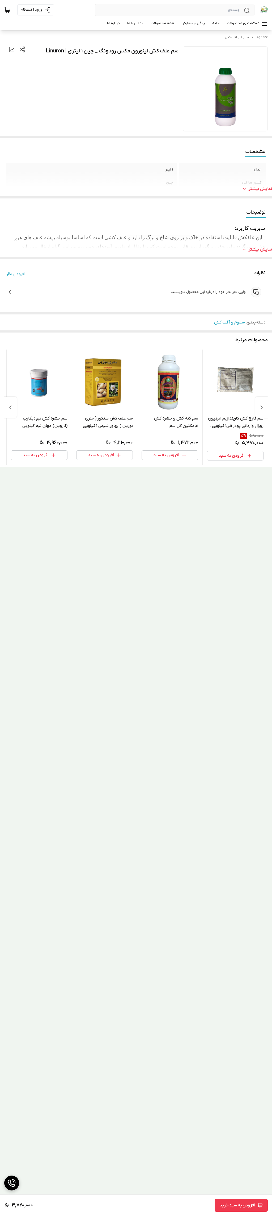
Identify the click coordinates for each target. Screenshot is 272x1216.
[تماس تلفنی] (11, 1183)
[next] (10, 407)
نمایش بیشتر (260, 189)
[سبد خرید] (7, 10)
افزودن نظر (15, 274)
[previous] (261, 407)
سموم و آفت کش (237, 37)
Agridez (262, 37)
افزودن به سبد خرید (237, 1205)
